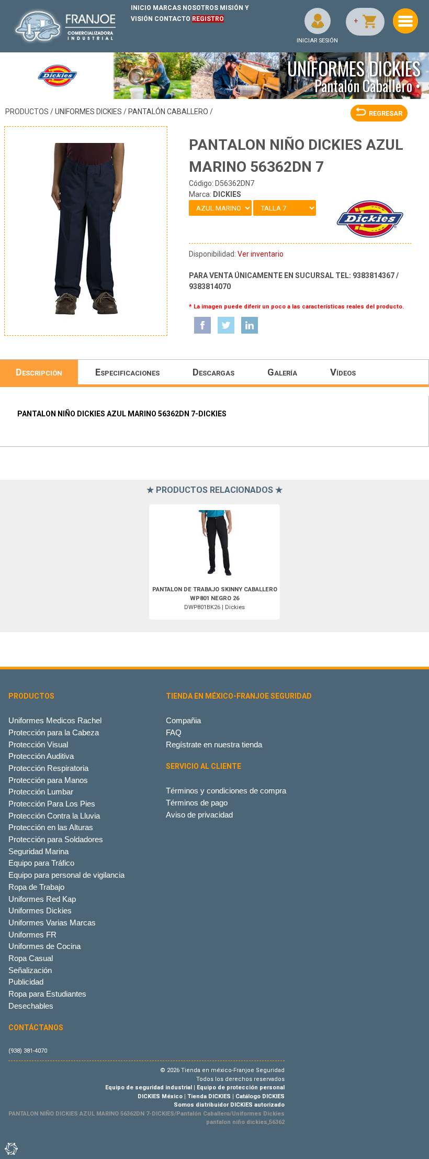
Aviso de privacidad (199, 814)
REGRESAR (385, 113)
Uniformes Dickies (88, 111)
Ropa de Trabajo (36, 886)
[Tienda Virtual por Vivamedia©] (10, 1148)
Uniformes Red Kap (42, 899)
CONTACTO (172, 19)
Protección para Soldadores (55, 839)
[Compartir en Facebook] (202, 325)
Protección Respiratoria (48, 768)
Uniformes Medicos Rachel (54, 720)
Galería (282, 372)
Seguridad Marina (38, 851)
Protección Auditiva (41, 756)
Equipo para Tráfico (41, 862)
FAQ (174, 732)
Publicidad (25, 981)
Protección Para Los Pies (51, 803)
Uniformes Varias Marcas (52, 922)
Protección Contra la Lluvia (54, 815)
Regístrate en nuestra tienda (214, 744)
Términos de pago (197, 802)
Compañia (183, 720)
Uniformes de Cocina (44, 946)
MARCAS (167, 8)
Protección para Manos (48, 780)
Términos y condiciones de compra (226, 790)
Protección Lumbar (40, 791)
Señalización (30, 970)
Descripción (39, 372)
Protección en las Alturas (50, 827)
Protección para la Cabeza (53, 732)
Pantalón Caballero (168, 111)
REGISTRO (208, 19)
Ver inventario (261, 254)
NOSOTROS (200, 8)
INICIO (141, 8)
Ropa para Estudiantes (47, 993)
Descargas (213, 372)
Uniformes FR (32, 934)
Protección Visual (38, 744)
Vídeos (343, 372)
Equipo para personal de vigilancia (66, 874)
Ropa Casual (30, 958)
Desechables (30, 1005)
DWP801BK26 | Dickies (214, 598)
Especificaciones (127, 372)
